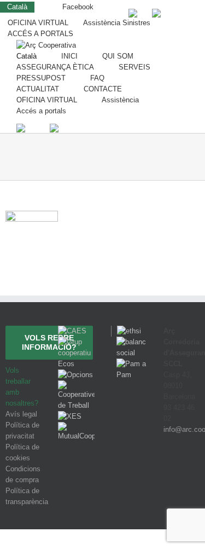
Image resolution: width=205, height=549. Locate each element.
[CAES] (72, 331)
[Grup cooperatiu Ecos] (76, 342)
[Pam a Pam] (129, 364)
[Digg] (165, 470)
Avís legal (21, 414)
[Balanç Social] (129, 342)
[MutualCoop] (76, 427)
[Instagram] (181, 470)
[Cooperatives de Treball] (76, 386)
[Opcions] (75, 375)
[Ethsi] (126, 331)
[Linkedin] (194, 470)
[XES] (69, 416)
